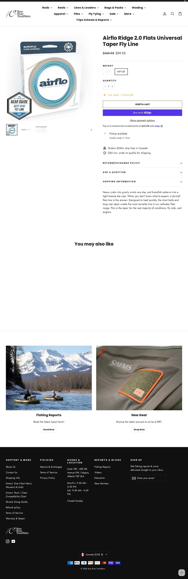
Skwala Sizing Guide (16, 502)
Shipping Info (13, 478)
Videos (98, 472)
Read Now (48, 429)
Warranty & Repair (15, 518)
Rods (46, 7)
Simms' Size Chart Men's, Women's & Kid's (19, 485)
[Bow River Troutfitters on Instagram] (7, 541)
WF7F (108, 71)
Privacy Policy (47, 478)
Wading (137, 7)
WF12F (121, 71)
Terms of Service (14, 513)
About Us (10, 467)
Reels (62, 7)
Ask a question (114, 172)
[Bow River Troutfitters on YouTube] (13, 541)
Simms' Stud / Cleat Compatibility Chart (16, 494)
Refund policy (13, 507)
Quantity (110, 81)
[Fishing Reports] (49, 378)
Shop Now (139, 429)
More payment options (142, 120)
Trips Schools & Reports (93, 20)
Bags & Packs (114, 7)
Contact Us (11, 472)
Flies (77, 14)
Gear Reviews (101, 483)
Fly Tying (95, 14)
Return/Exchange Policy (121, 163)
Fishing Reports (102, 467)
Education (99, 478)
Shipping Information (119, 181)
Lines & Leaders (85, 7)
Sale (113, 14)
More (128, 14)
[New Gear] (139, 378)
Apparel (60, 14)
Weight (108, 66)
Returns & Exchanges (51, 467)
